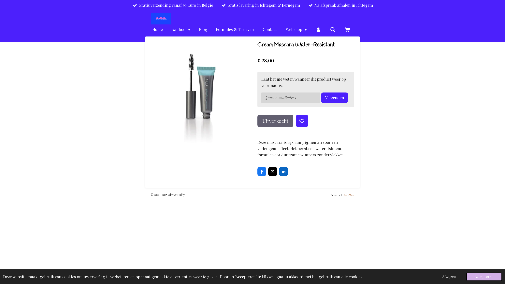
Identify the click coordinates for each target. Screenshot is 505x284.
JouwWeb (349, 194)
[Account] (318, 29)
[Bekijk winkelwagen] (347, 29)
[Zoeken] (332, 29)
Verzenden (334, 97)
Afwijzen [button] (449, 276)
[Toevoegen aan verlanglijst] (302, 121)
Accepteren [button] (484, 276)
